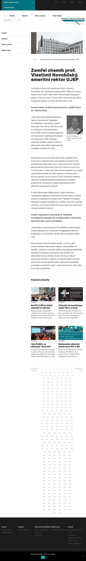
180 (57, 449)
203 (49, 462)
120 (62, 420)
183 (72, 449)
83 (48, 404)
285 (70, 503)
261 (70, 490)
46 (70, 385)
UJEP (80, 2)
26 (44, 379)
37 (61, 382)
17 (71, 372)
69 (48, 398)
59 (66, 391)
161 (62, 439)
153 (57, 436)
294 (54, 510)
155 (67, 436)
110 (48, 417)
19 (46, 375)
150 (42, 436)
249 (70, 484)
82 (43, 404)
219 (69, 468)
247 (60, 484)
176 (72, 446)
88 (70, 404)
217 (60, 468)
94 (66, 407)
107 (65, 414)
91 (52, 407)
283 (59, 503)
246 (54, 484)
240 (54, 481)
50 (57, 388)
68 (43, 398)
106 (59, 414)
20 (50, 375)
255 (70, 487)
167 (60, 443)
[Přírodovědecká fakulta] (5, 15)
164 (44, 443)
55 (48, 391)
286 (44, 506)
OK (43, 557)
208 (44, 465)
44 (61, 385)
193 (59, 455)
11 (46, 372)
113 (62, 417)
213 (70, 465)
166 (54, 443)
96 (43, 411)
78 (57, 401)
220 (44, 471)
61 (43, 395)
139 (52, 430)
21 (54, 375)
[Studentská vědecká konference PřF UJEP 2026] (70, 333)
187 (60, 452)
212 (65, 465)
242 (65, 481)
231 (70, 474)
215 (50, 468)
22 (59, 375)
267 (70, 494)
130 (42, 427)
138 (47, 430)
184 (45, 452)
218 (64, 468)
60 (70, 391)
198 (54, 458)
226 (44, 474)
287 (49, 506)
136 (72, 427)
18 (41, 375)
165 (49, 443)
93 (61, 407)
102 (71, 411)
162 (67, 439)
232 (44, 478)
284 (64, 503)
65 (61, 395)
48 (48, 388)
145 (49, 433)
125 (52, 423)
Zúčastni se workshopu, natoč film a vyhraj (70, 306)
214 (45, 468)
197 (49, 458)
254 (64, 487)
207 (70, 462)
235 (59, 478)
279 (70, 500)
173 (57, 446)
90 (48, 407)
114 (67, 417)
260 (65, 490)
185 (50, 452)
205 (59, 462)
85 (57, 404)
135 (67, 427)
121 (66, 420)
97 (47, 411)
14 (59, 372)
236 (65, 478)
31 (66, 379)
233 (49, 478)
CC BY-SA (70, 136)
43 (57, 385)
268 (44, 497)
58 (61, 391)
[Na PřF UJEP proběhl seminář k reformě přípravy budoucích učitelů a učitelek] (43, 294)
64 (57, 395)
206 (65, 462)
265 (59, 494)
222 (54, 471)
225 (70, 471)
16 (67, 372)
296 (65, 510)
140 (57, 430)
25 (72, 375)
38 (66, 382)
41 (48, 385)
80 (66, 401)
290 (65, 506)
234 (54, 478)
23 (63, 375)
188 (64, 452)
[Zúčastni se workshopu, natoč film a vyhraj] (70, 294)
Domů (35, 59)
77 (52, 401)
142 (67, 430)
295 (59, 510)
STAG (64, 2)
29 (57, 379)
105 (54, 414)
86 (61, 404)
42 (52, 385)
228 (54, 474)
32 (70, 379)
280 (44, 503)
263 (49, 494)
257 (49, 490)
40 (43, 385)
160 (57, 439)
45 (66, 385)
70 (53, 398)
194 (64, 455)
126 (57, 423)
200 (64, 458)
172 (52, 446)
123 (42, 423)
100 (61, 411)
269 (49, 497)
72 (61, 398)
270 (54, 497)
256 (44, 490)
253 (59, 487)
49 (53, 388)
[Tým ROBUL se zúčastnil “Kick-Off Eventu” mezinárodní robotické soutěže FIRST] (43, 333)
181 (62, 449)
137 (42, 430)
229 (60, 474)
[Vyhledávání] (19, 20)
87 (66, 404)
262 (44, 494)
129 (72, 423)
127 (62, 423)
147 (60, 433)
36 (57, 382)
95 (70, 407)
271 (60, 497)
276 (54, 500)
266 (65, 494)
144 (44, 433)
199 (59, 458)
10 (42, 372)
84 (52, 404)
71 (57, 398)
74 (70, 398)
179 (52, 449)
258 (54, 490)
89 (43, 407)
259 (59, 490)
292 (44, 510)
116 (42, 420)
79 (61, 401)
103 (44, 414)
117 (47, 420)
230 (65, 474)
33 (43, 382)
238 (44, 481)
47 (43, 388)
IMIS (72, 2)
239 (49, 481)
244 (44, 484)
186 (54, 452)
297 (70, 510)
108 (70, 414)
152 (52, 436)
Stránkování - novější (35, 369)
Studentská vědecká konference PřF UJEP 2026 (69, 346)
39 (70, 382)
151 (47, 436)
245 (49, 484)
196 (44, 458)
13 (54, 372)
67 (70, 395)
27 (48, 379)
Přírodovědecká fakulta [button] (11, 2)
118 (52, 420)
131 (47, 427)
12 (50, 372)
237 (70, 478)
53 (70, 388)
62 (48, 395)
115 (71, 417)
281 (49, 503)
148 (65, 433)
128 (67, 423)
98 (52, 411)
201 (70, 458)
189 (69, 452)
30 (61, 379)
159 (52, 439)
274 (44, 500)
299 (59, 513)
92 (57, 407)
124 (47, 423)
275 (49, 500)
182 (67, 449)
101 (66, 411)
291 (70, 506)
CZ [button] (56, 2)
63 (52, 395)
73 (66, 398)
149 (70, 433)
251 (49, 487)
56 (52, 391)
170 (42, 446)
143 (72, 430)
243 (70, 481)
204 (54, 462)
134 (62, 427)
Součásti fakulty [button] (9, 7)
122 (71, 420)
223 (59, 471)
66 (66, 395)
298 (54, 513)
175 (67, 446)
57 (57, 391)
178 (47, 449)
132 (52, 427)
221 (49, 471)
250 (44, 487)
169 (70, 443)
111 (52, 417)
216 (54, 468)
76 (48, 401)
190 (44, 455)
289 (59, 506)
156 (72, 436)
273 (70, 497)
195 (69, 455)
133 (57, 427)
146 (54, 433)
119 (57, 420)
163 (72, 439)
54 (43, 391)
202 (44, 462)
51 (61, 388)
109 (43, 417)
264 (54, 494)
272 (65, 497)
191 (49, 455)
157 (42, 439)
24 (68, 375)
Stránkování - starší (79, 369)
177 (42, 449)
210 (55, 465)
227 (49, 474)
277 (60, 500)
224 (64, 471)
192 (54, 455)
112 (57, 417)
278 (65, 500)
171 (47, 446)
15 (63, 372)
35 (52, 382)
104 (49, 414)
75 (43, 401)
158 (47, 439)
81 (70, 401)
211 (60, 465)
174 (62, 446)
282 (54, 503)
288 (54, 506)
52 (66, 388)
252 (54, 487)
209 (50, 465)
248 (65, 484)
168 (65, 443)
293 (49, 510)
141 (62, 430)
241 (60, 481)
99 (56, 411)
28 (52, 379)
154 (62, 436)
